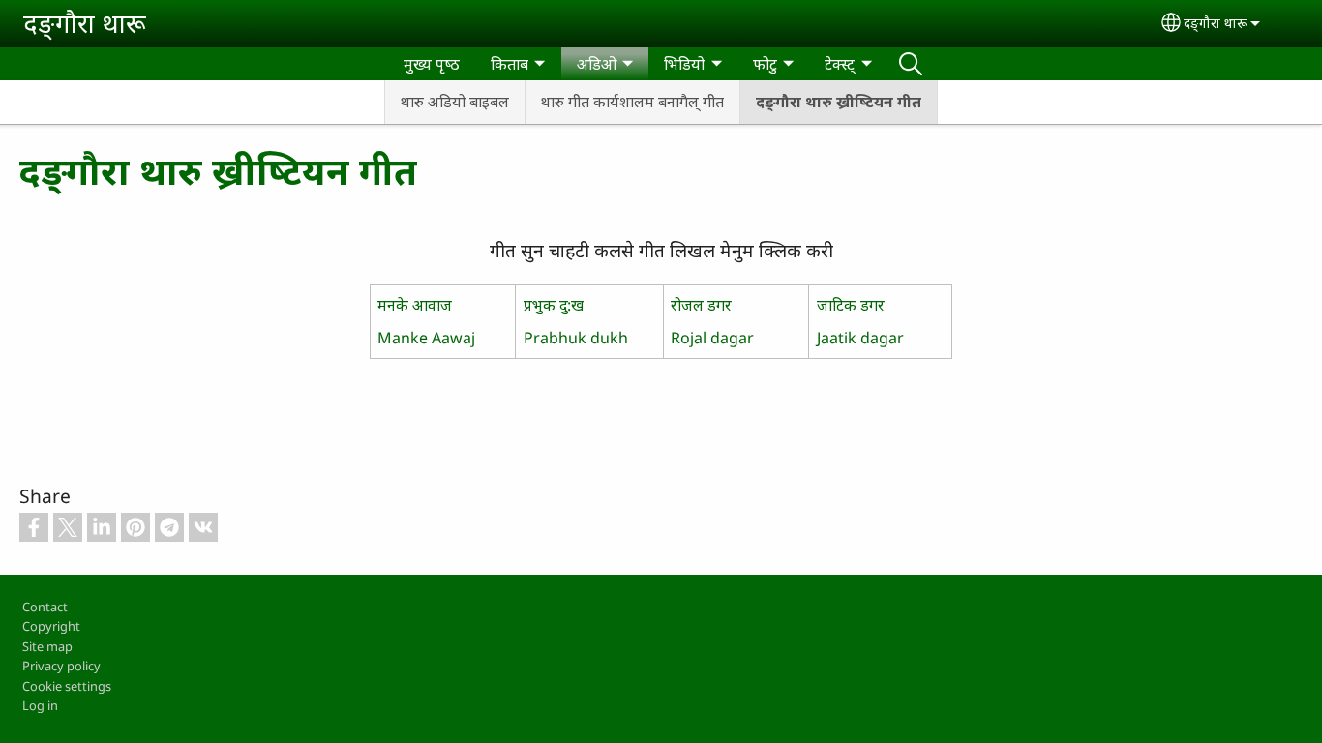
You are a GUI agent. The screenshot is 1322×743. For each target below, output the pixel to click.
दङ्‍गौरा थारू (84, 23)
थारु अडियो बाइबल (455, 101)
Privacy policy (61, 665)
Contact (45, 606)
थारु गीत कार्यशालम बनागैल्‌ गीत (632, 101)
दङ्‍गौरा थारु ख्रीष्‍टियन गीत (838, 101)
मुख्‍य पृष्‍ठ (432, 63)
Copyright (51, 626)
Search (910, 63)
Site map (47, 646)
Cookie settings (66, 686)
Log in (40, 705)
